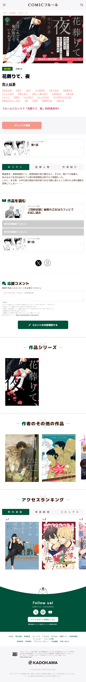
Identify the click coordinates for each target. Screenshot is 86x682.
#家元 (18, 90)
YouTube (54, 636)
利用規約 (28, 641)
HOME (5, 13)
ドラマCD (45, 636)
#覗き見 (60, 100)
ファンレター (37, 639)
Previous (9, 543)
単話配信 (27, 636)
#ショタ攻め (43, 97)
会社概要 (54, 641)
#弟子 (28, 90)
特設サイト (64, 636)
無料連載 (13, 13)
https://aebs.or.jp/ (26, 657)
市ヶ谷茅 (9, 84)
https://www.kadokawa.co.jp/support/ (27, 315)
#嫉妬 (16, 97)
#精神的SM (47, 100)
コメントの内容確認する (43, 325)
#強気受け (57, 93)
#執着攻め (68, 90)
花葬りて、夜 (22, 13)
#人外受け (28, 97)
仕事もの (19, 68)
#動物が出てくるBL (11, 100)
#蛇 (26, 100)
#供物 (35, 100)
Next (77, 543)
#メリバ (6, 97)
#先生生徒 (7, 90)
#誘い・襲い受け (40, 93)
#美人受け (23, 93)
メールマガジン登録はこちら (43, 619)
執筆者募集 (74, 636)
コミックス (36, 636)
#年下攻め (54, 90)
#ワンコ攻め (8, 93)
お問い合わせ (64, 641)
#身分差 (69, 93)
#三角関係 (40, 90)
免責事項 (20, 641)
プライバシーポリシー (41, 641)
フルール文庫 (48, 639)
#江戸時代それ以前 (62, 97)
